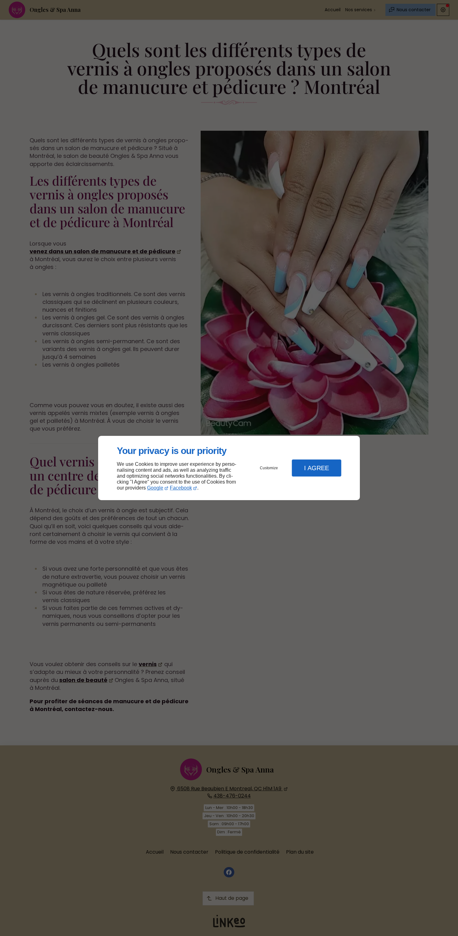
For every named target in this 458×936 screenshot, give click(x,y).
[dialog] (229, 468)
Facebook (181, 487)
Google (155, 487)
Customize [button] (269, 468)
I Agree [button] (316, 468)
